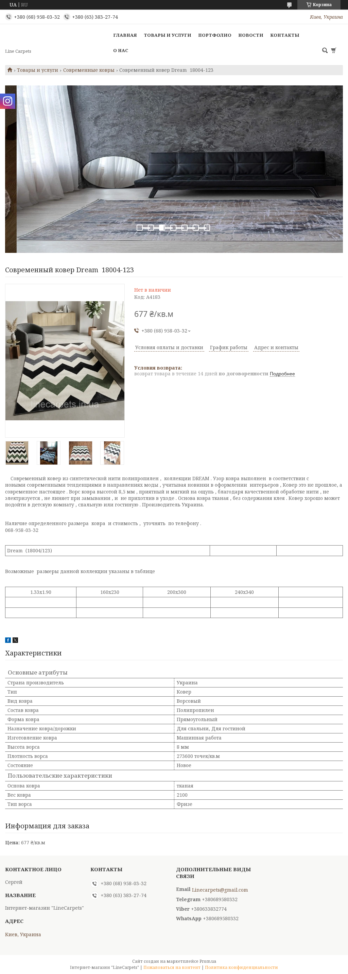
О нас (120, 50)
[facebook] (8, 641)
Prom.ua (207, 961)
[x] (15, 641)
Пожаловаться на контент (172, 967)
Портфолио (214, 35)
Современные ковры (89, 70)
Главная (125, 35)
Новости (250, 35)
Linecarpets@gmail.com (220, 890)
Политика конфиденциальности (241, 967)
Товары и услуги (167, 35)
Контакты (284, 35)
